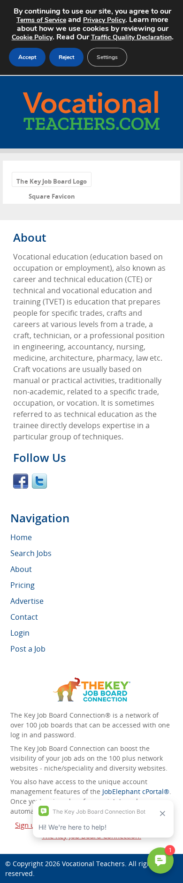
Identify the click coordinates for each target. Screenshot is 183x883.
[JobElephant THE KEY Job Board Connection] (92, 681)
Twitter (39, 481)
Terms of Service (41, 19)
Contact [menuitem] (24, 617)
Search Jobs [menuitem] (31, 553)
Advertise (27, 601)
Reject (66, 57)
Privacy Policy (104, 19)
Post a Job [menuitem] (28, 649)
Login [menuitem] (20, 633)
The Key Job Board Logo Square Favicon (51, 182)
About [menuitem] (21, 569)
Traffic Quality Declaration (131, 37)
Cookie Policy (32, 37)
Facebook (20, 481)
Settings (107, 57)
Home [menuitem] (21, 537)
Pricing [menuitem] (22, 585)
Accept (27, 57)
